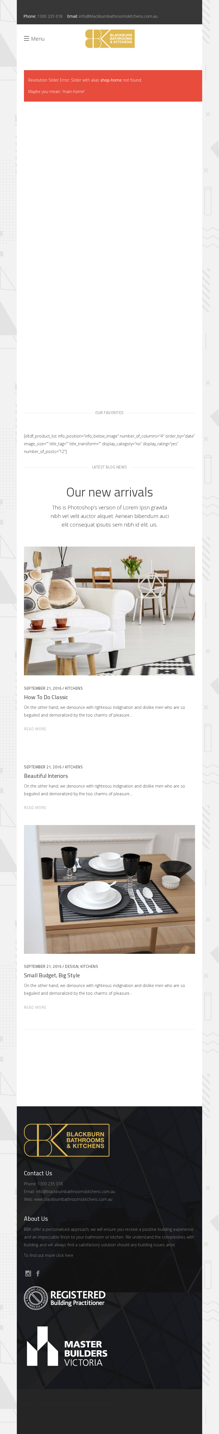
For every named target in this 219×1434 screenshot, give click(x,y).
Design (71, 966)
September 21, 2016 (42, 688)
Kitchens (74, 688)
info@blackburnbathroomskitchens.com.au (118, 16)
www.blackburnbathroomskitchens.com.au (73, 1199)
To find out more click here (48, 1255)
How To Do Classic (46, 697)
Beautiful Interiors (46, 775)
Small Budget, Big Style (52, 975)
